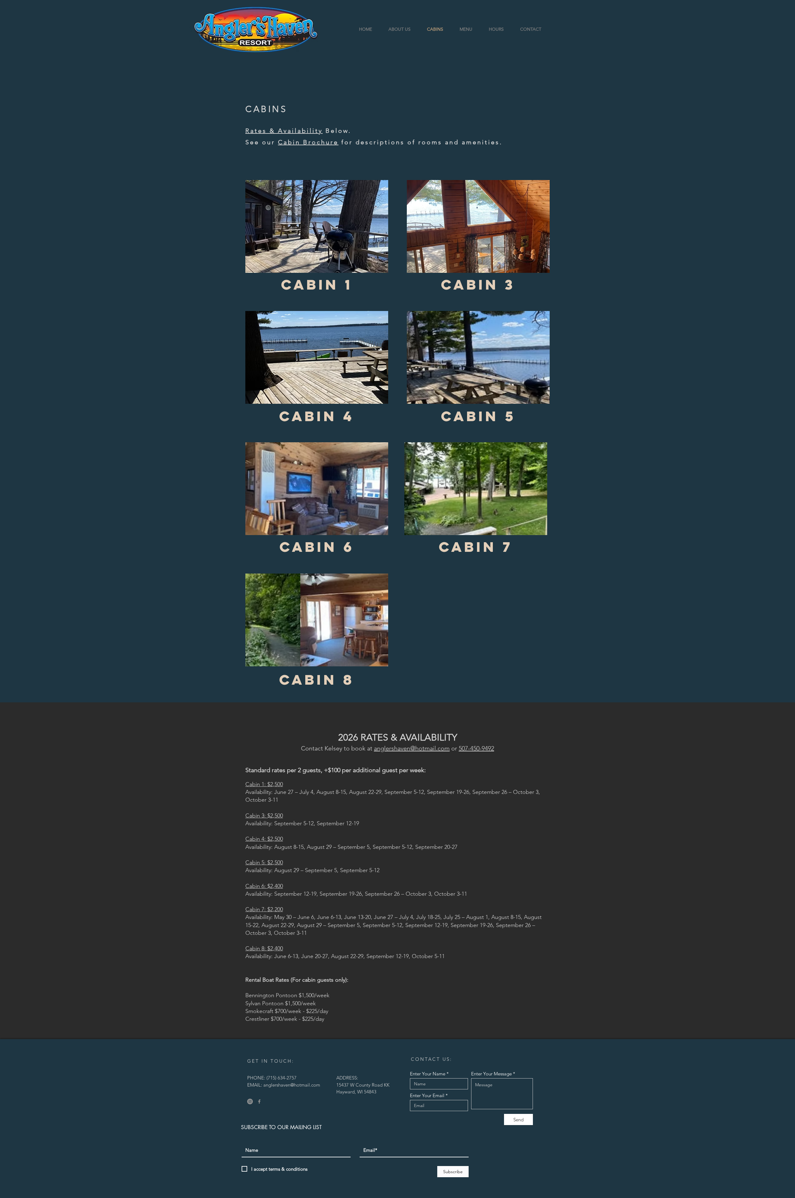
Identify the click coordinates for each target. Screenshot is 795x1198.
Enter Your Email (427, 1095)
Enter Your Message (491, 1073)
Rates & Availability (284, 130)
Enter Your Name (427, 1073)
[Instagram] (250, 1101)
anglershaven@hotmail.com (412, 748)
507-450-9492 (476, 748)
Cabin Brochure (308, 142)
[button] (316, 226)
